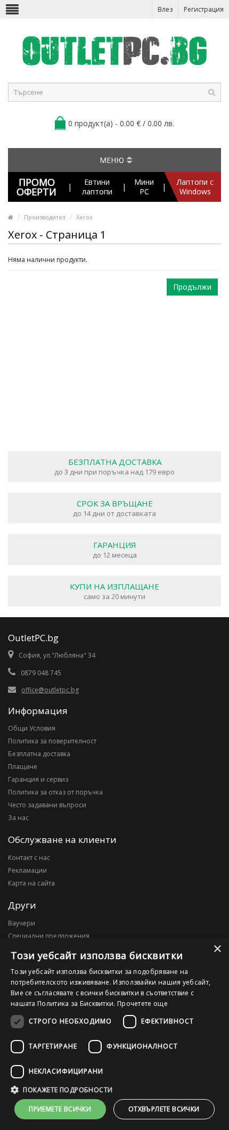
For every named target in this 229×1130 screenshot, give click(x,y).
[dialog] (114, 1034)
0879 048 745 (41, 672)
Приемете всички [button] (60, 1108)
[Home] (10, 217)
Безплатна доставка (39, 753)
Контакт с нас (29, 857)
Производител (45, 217)
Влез (165, 9)
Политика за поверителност (52, 741)
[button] (114, 1089)
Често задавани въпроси (47, 804)
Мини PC (144, 186)
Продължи (192, 287)
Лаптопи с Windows (195, 186)
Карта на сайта (31, 883)
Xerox (84, 217)
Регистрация (204, 9)
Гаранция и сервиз (38, 779)
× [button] (217, 949)
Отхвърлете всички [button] (164, 1108)
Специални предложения (48, 935)
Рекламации (27, 870)
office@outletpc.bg (50, 689)
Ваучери (21, 923)
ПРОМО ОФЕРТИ (36, 187)
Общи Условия (31, 728)
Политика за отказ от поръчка (55, 792)
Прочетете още (142, 1003)
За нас (18, 817)
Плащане (22, 766)
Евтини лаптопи (97, 186)
